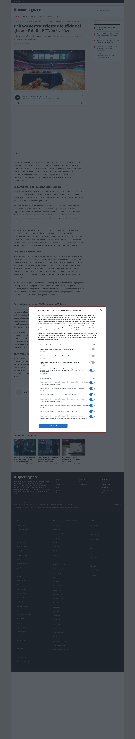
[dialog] (67, 369)
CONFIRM (53, 426)
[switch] (92, 349)
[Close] (102, 311)
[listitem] (67, 345)
